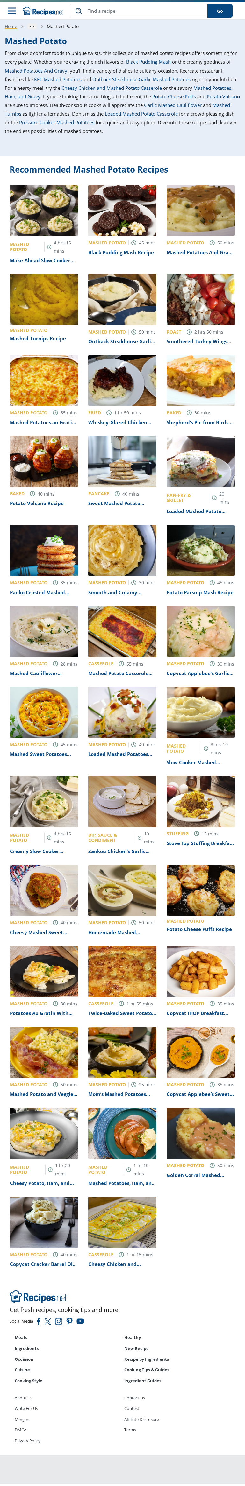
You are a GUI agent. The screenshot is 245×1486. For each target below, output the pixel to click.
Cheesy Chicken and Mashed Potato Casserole (111, 88)
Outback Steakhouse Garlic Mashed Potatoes (141, 79)
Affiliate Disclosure (141, 1419)
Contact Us (134, 1398)
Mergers (22, 1419)
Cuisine (22, 1370)
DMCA (20, 1430)
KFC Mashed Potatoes (58, 79)
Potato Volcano (223, 96)
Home (11, 26)
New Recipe (136, 1348)
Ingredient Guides (142, 1380)
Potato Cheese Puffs (174, 96)
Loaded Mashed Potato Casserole (141, 114)
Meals (21, 1337)
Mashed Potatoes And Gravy (36, 70)
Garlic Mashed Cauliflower (173, 105)
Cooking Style (28, 1380)
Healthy (132, 1337)
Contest (131, 1408)
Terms (130, 1430)
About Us (23, 1398)
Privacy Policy (27, 1441)
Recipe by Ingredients (146, 1359)
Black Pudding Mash (148, 61)
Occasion (24, 1359)
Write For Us (26, 1408)
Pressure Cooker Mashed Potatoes (56, 122)
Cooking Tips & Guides (146, 1370)
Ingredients (27, 1348)
